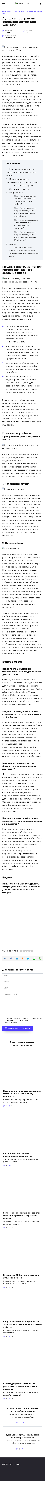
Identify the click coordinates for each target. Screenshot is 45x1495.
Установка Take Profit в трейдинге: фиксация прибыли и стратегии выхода (21, 1215)
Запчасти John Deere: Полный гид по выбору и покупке (22, 1409)
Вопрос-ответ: (16, 193)
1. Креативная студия (23, 186)
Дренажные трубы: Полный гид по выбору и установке (22, 1436)
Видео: (12, 244)
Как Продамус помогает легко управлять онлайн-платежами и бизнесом (20, 1386)
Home (4, 11)
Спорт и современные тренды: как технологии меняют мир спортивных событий (22, 1324)
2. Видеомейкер (21, 189)
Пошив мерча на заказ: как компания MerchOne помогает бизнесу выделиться (22, 1094)
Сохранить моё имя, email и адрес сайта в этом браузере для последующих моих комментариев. (23, 1020)
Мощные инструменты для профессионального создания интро (21, 172)
